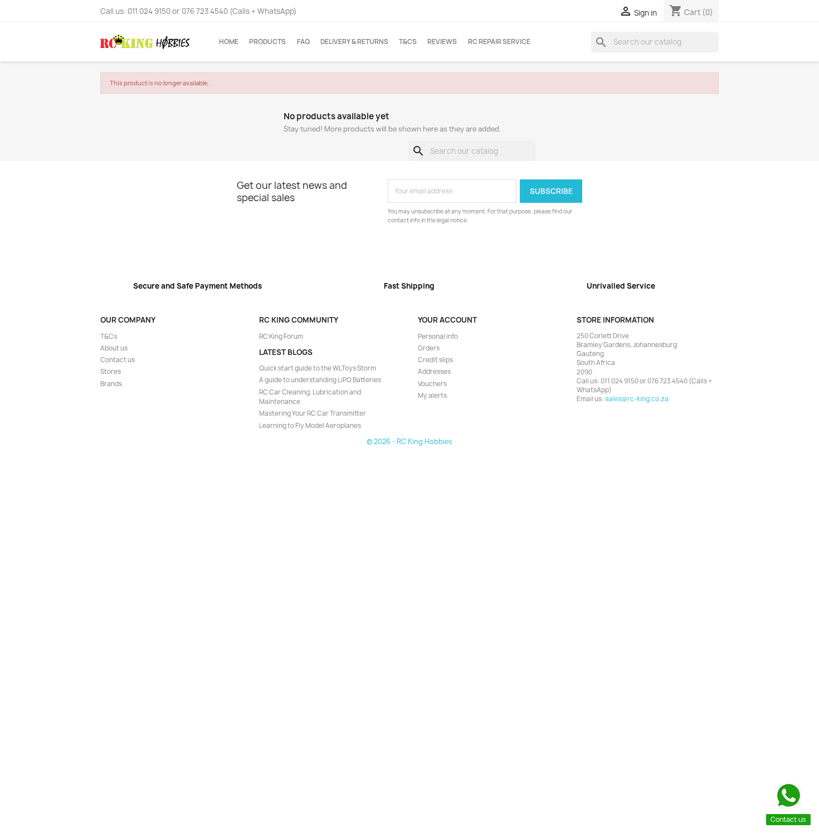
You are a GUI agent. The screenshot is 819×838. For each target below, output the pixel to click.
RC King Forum (281, 336)
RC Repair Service (499, 41)
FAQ (303, 41)
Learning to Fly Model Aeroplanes (310, 425)
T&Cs (408, 41)
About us (114, 348)
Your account (447, 320)
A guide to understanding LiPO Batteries (320, 380)
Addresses (434, 371)
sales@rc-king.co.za (637, 398)
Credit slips (435, 359)
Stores (110, 371)
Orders (429, 348)
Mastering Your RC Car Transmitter (312, 413)
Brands (111, 383)
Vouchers (432, 383)
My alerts (432, 395)
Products (267, 41)
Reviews (442, 41)
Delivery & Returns (354, 41)
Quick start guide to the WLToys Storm (317, 368)
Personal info (438, 336)
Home (228, 41)
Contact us (117, 359)
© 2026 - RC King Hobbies (409, 441)
